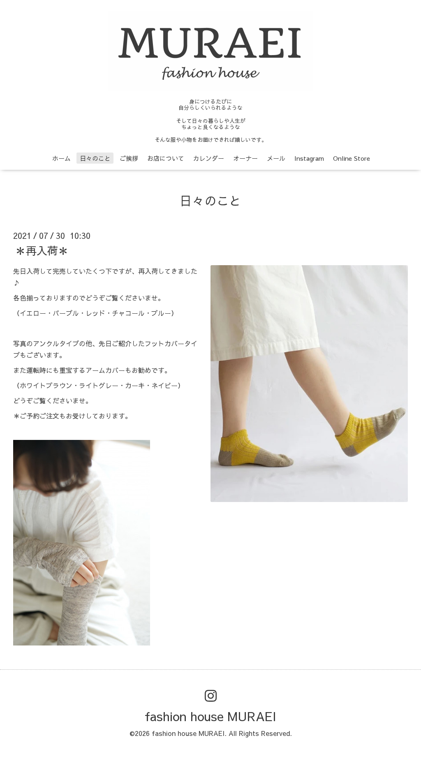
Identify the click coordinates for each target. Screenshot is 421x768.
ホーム (61, 158)
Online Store (351, 158)
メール (276, 158)
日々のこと (95, 158)
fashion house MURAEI (210, 716)
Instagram (309, 158)
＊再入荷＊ (42, 250)
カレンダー (208, 158)
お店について (165, 158)
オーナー (245, 158)
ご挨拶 (129, 158)
